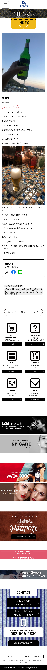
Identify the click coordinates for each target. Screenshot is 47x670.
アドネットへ (12, 344)
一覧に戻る (23, 311)
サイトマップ (9, 656)
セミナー (11, 399)
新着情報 (11, 372)
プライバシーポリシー (23, 656)
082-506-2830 (23, 633)
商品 (35, 372)
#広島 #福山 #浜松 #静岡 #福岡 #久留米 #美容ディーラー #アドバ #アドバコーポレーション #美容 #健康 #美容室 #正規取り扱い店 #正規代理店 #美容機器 (23, 291)
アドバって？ (35, 344)
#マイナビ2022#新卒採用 (13, 286)
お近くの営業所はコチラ (23, 643)
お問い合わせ (35, 399)
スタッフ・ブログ (10, 107)
